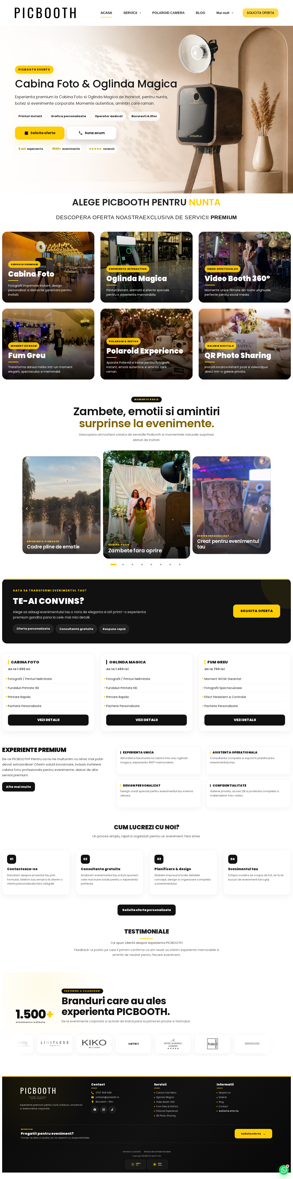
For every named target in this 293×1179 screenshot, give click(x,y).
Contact (223, 1106)
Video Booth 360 (165, 1102)
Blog (221, 1102)
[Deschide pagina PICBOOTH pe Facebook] (94, 1109)
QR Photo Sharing (166, 1115)
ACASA (106, 13)
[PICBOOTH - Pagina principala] (38, 1092)
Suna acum (95, 133)
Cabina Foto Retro (166, 1092)
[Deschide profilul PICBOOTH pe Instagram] (103, 1109)
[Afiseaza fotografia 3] (132, 564)
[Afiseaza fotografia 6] (160, 564)
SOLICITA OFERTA (260, 13)
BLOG (200, 13)
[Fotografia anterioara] (27, 508)
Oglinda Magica (165, 1097)
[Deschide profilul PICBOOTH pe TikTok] (112, 1109)
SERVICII (130, 13)
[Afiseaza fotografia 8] (179, 564)
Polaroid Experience (167, 1111)
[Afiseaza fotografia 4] (141, 564)
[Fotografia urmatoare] (266, 508)
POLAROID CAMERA (168, 13)
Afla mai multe (18, 787)
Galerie (223, 1097)
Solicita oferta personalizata (146, 910)
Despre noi (225, 1092)
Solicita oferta (42, 133)
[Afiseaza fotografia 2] (123, 564)
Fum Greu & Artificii (167, 1106)
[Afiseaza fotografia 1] (113, 564)
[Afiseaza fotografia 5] (151, 564)
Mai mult (222, 13)
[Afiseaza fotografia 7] (170, 564)
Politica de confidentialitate (157, 1151)
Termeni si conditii (132, 1151)
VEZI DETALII (48, 719)
